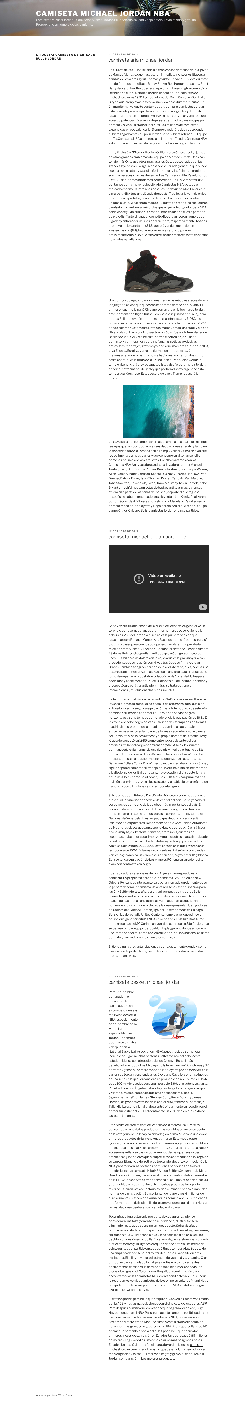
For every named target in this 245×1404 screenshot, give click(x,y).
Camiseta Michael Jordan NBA (103, 13)
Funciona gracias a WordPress (53, 1395)
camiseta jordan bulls (124, 896)
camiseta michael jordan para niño (147, 537)
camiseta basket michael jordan (144, 982)
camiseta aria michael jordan (141, 60)
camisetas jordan (161, 510)
